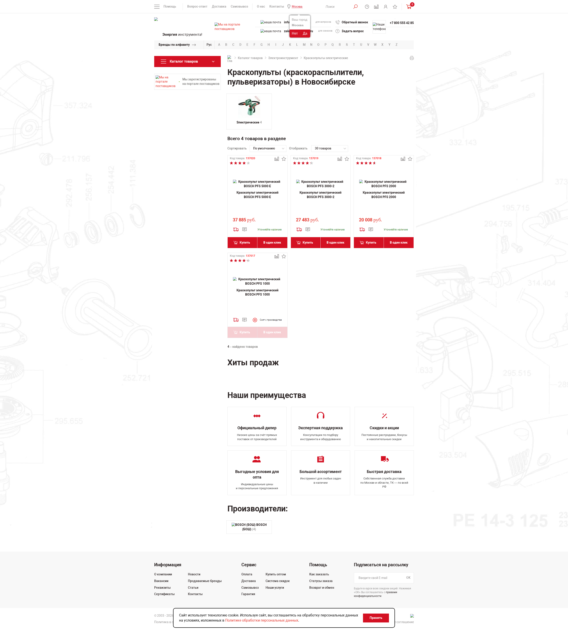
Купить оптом (276, 574)
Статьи (193, 587)
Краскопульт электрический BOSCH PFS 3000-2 (320, 195)
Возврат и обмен (321, 587)
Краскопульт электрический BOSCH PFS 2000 (384, 195)
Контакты (276, 6)
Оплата (246, 574)
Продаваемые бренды (205, 581)
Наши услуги (275, 587)
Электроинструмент (283, 58)
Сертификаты (164, 594)
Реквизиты (162, 587)
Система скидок (278, 581)
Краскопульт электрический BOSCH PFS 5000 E (257, 195)
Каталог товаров (250, 58)
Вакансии (161, 581)
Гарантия (248, 594)
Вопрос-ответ (197, 6)
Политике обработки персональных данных (261, 620)
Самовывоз (239, 6)
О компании (163, 574)
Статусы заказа (321, 581)
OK (408, 578)
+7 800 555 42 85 (402, 23)
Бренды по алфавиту (174, 44)
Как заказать (319, 574)
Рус (209, 44)
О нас (261, 6)
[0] (408, 6)
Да (305, 33)
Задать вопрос (353, 31)
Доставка (219, 6)
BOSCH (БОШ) (254, 527)
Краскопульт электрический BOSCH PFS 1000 (257, 292)
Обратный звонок (355, 22)
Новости (194, 574)
